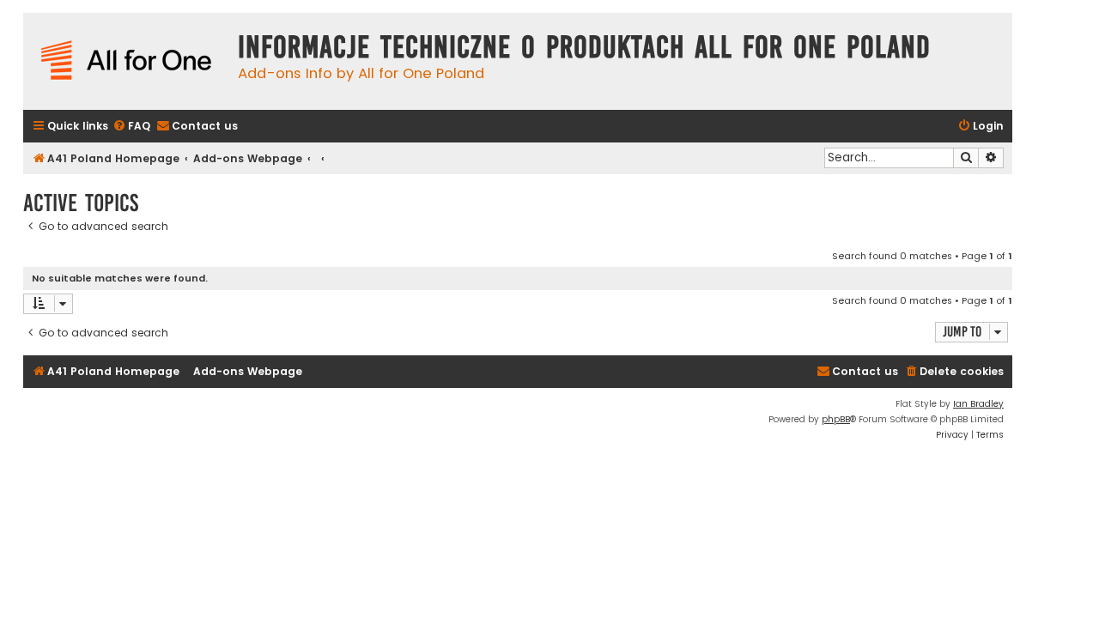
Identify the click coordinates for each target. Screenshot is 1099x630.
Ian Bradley (978, 403)
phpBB (836, 419)
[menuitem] (131, 126)
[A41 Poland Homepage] (126, 61)
